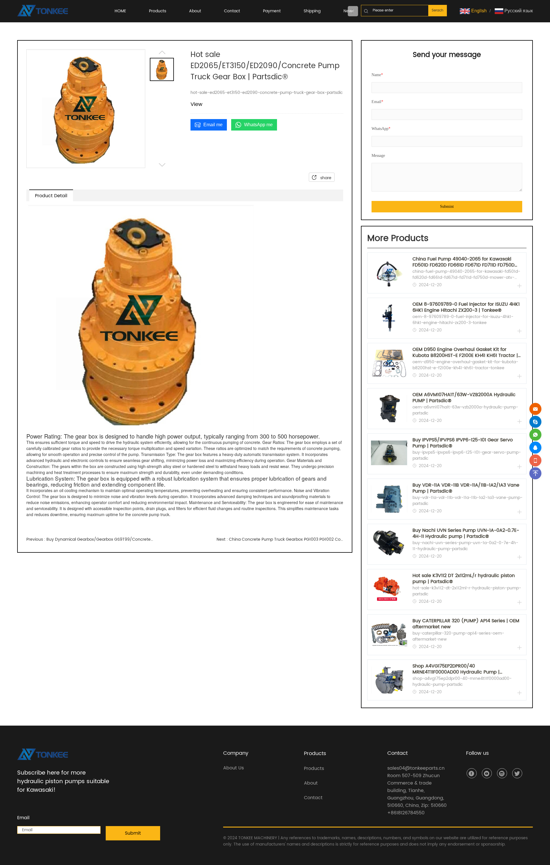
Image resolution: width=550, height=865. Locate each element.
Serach (437, 10)
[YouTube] (487, 773)
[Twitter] (517, 773)
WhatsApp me (258, 124)
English (478, 10)
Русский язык (518, 10)
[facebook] (472, 773)
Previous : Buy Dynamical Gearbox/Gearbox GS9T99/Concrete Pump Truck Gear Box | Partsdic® (89, 539)
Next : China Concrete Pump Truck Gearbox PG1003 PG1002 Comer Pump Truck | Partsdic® (280, 539)
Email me (213, 124)
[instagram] (502, 773)
